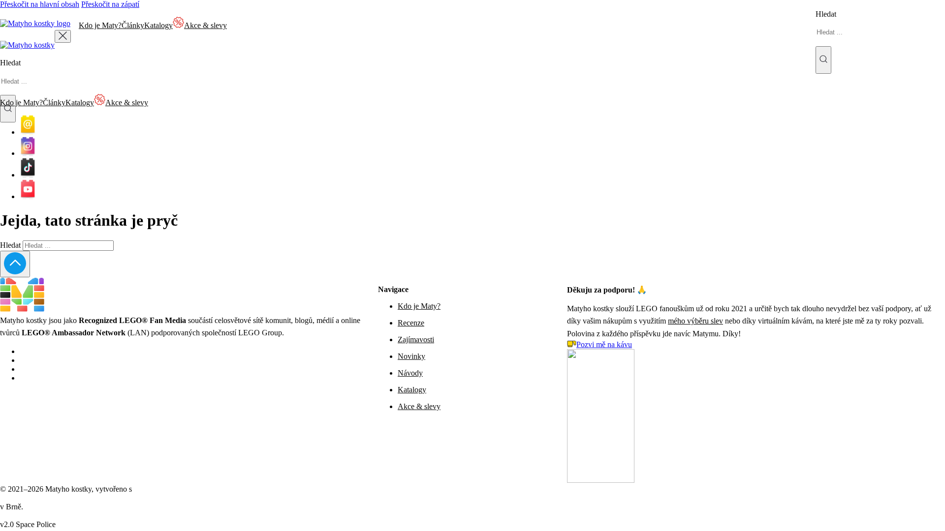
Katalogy (158, 25)
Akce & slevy (419, 406)
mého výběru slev (695, 321)
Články (133, 25)
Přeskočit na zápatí (110, 4)
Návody (410, 373)
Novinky (411, 356)
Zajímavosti (416, 339)
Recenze (411, 323)
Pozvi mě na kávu (604, 344)
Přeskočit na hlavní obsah (39, 4)
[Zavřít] (63, 36)
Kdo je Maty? (100, 25)
